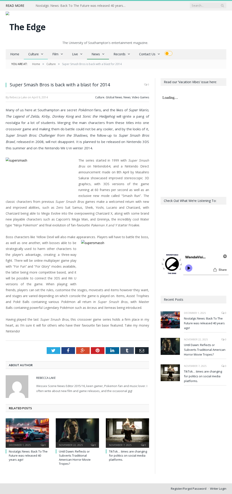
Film (55, 54)
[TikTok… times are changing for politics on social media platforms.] (127, 432)
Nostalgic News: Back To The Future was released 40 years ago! (28, 455)
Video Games (140, 97)
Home (14, 54)
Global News (114, 97)
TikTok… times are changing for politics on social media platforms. (128, 455)
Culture (33, 54)
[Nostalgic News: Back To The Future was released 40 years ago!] (27, 432)
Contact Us (147, 54)
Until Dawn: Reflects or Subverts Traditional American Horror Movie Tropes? (82, 6)
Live (75, 54)
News (96, 54)
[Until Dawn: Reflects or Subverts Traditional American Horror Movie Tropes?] (77, 432)
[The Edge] (26, 25)
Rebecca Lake (46, 378)
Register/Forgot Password (188, 489)
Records (120, 54)
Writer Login (218, 489)
